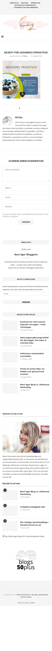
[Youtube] (31, 11)
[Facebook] (21, 11)
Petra (25, 56)
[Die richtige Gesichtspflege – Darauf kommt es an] (10, 526)
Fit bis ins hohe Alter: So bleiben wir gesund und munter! (32, 371)
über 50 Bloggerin (29, 268)
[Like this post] (21, 108)
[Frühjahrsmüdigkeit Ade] (10, 511)
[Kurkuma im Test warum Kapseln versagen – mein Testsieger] (10, 325)
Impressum (35, 3)
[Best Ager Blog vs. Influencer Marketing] (10, 388)
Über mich (14, 3)
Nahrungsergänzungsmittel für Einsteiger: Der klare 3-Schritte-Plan (34, 340)
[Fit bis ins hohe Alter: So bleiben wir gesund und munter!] (10, 372)
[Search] (49, 36)
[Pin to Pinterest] (29, 108)
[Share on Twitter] (26, 108)
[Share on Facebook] (24, 108)
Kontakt (25, 3)
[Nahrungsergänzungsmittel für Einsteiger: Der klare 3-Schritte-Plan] (10, 341)
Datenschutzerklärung (25, 5)
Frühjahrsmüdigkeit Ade (32, 507)
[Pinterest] (27, 11)
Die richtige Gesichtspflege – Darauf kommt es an (34, 523)
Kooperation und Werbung (26, 7)
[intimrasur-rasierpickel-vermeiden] (10, 357)
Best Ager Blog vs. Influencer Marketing (34, 385)
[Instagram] (24, 11)
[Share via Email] (31, 108)
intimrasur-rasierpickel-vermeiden (32, 354)
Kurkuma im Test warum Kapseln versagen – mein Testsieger (33, 324)
